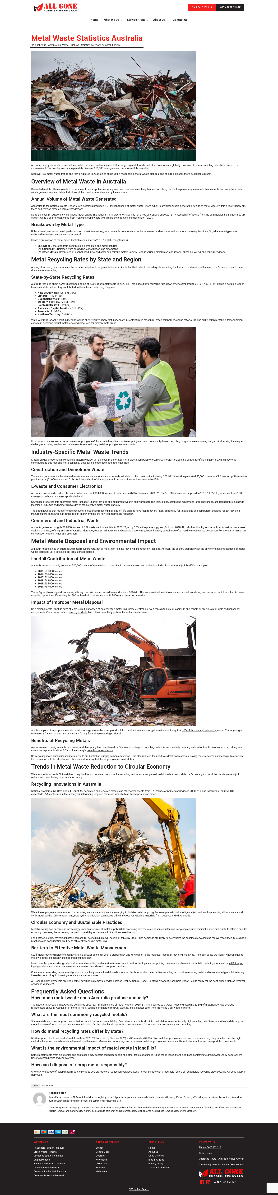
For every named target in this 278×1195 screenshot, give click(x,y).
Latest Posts (48, 1085)
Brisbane (100, 1167)
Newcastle (101, 1159)
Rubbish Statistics (80, 45)
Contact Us (180, 19)
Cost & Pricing (156, 1155)
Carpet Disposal (42, 1159)
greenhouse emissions (100, 750)
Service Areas (136, 19)
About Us (159, 19)
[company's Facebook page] (202, 1182)
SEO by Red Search (139, 1189)
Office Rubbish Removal (46, 1167)
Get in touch (205, 1153)
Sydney (99, 1147)
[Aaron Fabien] (39, 1104)
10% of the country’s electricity (199, 730)
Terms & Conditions (159, 1167)
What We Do (111, 19)
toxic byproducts (78, 612)
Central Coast (103, 1151)
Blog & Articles (156, 1159)
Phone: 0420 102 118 (210, 1147)
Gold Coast (102, 1163)
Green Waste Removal (45, 1151)
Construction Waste (58, 45)
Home (94, 19)
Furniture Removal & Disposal (49, 1163)
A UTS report (236, 963)
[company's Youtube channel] (208, 1182)
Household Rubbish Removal (49, 1147)
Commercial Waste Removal (49, 1175)
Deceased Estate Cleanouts (48, 1155)
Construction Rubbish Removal (50, 1171)
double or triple (118, 938)
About (35, 1085)
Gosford (100, 1155)
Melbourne (101, 1171)
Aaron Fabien (57, 1092)
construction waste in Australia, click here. (54, 533)
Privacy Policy (155, 1163)
